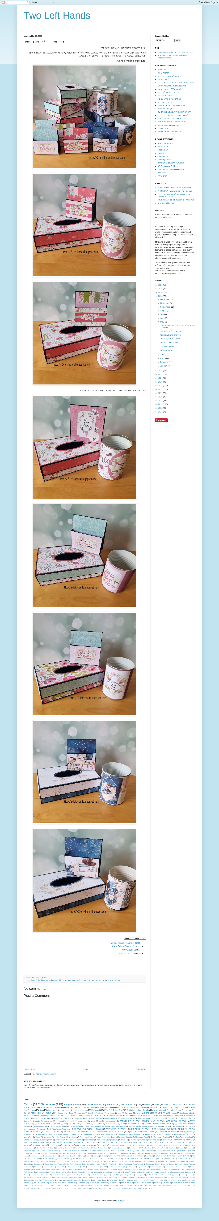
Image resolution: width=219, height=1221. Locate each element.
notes (191, 1175)
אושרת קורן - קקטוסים (86, 1183)
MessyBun (28, 1137)
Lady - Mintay (75, 1126)
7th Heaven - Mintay (117, 1145)
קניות (123, 1124)
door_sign (69, 1140)
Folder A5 (95, 1110)
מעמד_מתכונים (70, 1188)
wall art (138, 1113)
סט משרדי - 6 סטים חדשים (171, 331)
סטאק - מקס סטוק (39, 1145)
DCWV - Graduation (114, 1115)
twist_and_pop (154, 1140)
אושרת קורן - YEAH (116, 1180)
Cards (28, 1104)
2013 (160, 404)
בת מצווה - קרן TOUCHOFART (165, 1129)
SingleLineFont (56, 1169)
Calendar (181, 1161)
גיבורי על (150, 1156)
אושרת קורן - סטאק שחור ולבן (44, 1183)
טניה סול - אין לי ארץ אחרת (85, 1142)
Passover (132, 1167)
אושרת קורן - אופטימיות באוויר (136, 1180)
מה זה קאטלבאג (164, 160)
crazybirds (43, 1153)
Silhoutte (189, 1148)
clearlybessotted (178, 1172)
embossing (67, 1153)
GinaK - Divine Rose (185, 1164)
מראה (81, 1188)
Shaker (58, 1107)
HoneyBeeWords (127, 1118)
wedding (46, 1107)
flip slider (100, 1175)
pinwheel (124, 1140)
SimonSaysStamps (117, 1126)
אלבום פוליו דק (102, 1183)
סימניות (107, 1188)
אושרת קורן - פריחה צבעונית (134, 1156)
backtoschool (187, 1137)
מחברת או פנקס (168, 1159)
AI (131, 1161)
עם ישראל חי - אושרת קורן (122, 1188)
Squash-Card (133, 1126)
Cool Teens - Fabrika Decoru (129, 1134)
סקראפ (51, 1161)
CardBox (77, 1118)
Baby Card (159, 1161)
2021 (160, 374)
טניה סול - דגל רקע (128, 1142)
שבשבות (103, 1145)
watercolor (77, 1180)
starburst (169, 1177)
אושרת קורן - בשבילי (156, 1180)
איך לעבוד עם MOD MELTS (169, 92)
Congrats (51, 1110)
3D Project (172, 1113)
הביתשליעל (176, 1183)
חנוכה (58, 1185)
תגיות (150, 1188)
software (57, 1129)
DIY (34, 1126)
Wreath (88, 1172)
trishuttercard (49, 1180)
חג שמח (27, 1118)
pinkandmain (75, 1177)
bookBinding (117, 1172)
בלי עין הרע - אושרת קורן (126, 1107)
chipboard (189, 1126)
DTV (127, 1115)
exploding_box (79, 1153)
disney (26, 1175)
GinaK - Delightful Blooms (164, 1164)
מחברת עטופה (182, 1159)
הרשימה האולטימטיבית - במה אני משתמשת (175, 52)
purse (26, 1156)
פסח (67, 1161)
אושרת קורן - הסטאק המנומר (112, 1156)
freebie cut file (60, 1121)
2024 (160, 292)
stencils (67, 1129)
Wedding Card (41, 1172)
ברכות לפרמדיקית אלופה (170, 339)
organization (113, 1140)
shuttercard (133, 1177)
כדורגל (152, 1159)
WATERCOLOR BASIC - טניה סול (120, 1151)
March (163, 358)
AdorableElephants (45, 1134)
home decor (89, 1140)
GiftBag (149, 1164)
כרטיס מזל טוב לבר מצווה (170, 342)
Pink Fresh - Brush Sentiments (171, 1115)
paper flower (36, 1177)
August (163, 311)
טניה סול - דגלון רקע (71, 1124)
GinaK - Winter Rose (83, 1148)
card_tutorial (176, 1126)
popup (188, 1110)
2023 (160, 296)
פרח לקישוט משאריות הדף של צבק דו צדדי (175, 115)
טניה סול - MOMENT (85, 1185)
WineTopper (78, 1172)
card (167, 1126)
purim (44, 1115)
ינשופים (120, 1185)
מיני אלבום (98, 1124)
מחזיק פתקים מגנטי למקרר (168, 125)
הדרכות (185, 1183)
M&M (105, 1167)
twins (88, 1156)
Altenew (31, 1110)
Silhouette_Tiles (156, 1167)
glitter (122, 1175)
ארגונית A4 (114, 1183)
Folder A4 (42, 1126)
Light (191, 1134)
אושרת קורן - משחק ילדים (172, 1140)
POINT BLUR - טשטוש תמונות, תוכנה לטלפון (176, 188)
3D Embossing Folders (167, 166)
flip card (101, 1153)
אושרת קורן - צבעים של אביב (49, 1124)
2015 (160, 397)
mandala (163, 1153)
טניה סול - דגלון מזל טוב (73, 1132)
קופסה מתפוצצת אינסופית (88, 1161)
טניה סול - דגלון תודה (98, 1159)
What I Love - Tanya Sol (144, 1151)
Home (85, 1069)
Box (41, 1110)
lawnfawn (177, 1105)
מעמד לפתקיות (115, 980)
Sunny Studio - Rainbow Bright (123, 1169)
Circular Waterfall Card (45, 1148)
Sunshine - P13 (144, 1169)
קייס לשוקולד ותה (140, 1188)
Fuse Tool (162, 153)
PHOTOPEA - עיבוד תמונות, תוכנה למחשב (175, 191)
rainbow (189, 1115)
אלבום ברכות (149, 1113)
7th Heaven (172, 1132)
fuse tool (123, 1153)
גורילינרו (166, 1183)
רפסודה (161, 1132)
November (165, 303)
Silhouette (48, 1104)
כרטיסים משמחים (156, 1185)
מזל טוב (184, 1185)
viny (58, 1180)
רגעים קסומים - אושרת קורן (86, 1145)
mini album (126, 1104)
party (56, 1177)
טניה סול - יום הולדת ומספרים (80, 1115)
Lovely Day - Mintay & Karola (95, 1126)
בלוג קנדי (189, 1140)
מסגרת (34, 1188)
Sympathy (37, 1121)
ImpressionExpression (118, 1148)
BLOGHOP (131, 1145)
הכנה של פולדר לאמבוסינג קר (169, 132)
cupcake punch (46, 1140)
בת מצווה (157, 1183)
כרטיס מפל (130, 1185)
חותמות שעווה (163, 73)
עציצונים (60, 1161)
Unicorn (190, 1169)
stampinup (111, 1113)
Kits (84, 1167)
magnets (41, 1129)
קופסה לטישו (127, 950)
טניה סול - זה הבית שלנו (147, 1142)
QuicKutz (171, 1148)
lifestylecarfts (152, 1153)
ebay (54, 1175)
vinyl (166, 1105)
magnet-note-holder (32, 1113)
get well (132, 1153)
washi (147, 1105)
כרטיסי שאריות (142, 1185)
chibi (35, 1153)
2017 (160, 389)
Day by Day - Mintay (92, 1118)
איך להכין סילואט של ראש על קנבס (172, 118)
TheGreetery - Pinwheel (160, 1137)
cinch (35, 1140)
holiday (143, 1107)
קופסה (74, 1161)
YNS (158, 1151)
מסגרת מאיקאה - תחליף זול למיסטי (172, 86)
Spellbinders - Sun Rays (82, 1169)
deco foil (91, 1113)
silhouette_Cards (51, 1156)
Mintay (38, 1137)
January (164, 366)
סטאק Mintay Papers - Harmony (125, 943)
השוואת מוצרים (161, 1156)
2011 (160, 412)
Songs (67, 1169)
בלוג (122, 1183)
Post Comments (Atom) (46, 1074)
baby (157, 1105)
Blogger (121, 1200)
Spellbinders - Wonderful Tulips (73, 1151)
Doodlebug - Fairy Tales (63, 1113)
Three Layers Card (177, 1169)
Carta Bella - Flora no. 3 (40, 980)
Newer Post (30, 1069)
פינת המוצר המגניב (165, 143)
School (180, 1148)
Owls (149, 1148)
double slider (55, 1153)
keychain (141, 1153)
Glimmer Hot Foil (104, 1107)
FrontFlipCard (138, 1164)
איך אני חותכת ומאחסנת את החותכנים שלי (175, 112)
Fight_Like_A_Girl (98, 1164)
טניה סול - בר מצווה (33, 1159)
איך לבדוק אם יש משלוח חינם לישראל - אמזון (176, 200)
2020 (160, 378)
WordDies (146, 1126)
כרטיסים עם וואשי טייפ (169, 346)
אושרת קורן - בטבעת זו (94, 1129)
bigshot (26, 1140)
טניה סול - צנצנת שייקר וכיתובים (136, 1159)
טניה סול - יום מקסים (94, 1132)
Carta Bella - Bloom (177, 1145)
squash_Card (145, 1177)
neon (184, 1175)
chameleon (48, 1121)
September (165, 307)
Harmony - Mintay (57, 980)
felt (93, 1175)
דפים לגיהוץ (162, 176)
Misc (106, 1110)
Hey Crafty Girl (179, 1134)
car (132, 1172)
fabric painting (74, 1175)
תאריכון (108, 1161)
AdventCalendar (62, 1134)
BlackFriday (87, 1134)
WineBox (67, 1172)
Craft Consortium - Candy (137, 1110)
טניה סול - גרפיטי (63, 1159)
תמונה (48, 1113)
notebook (35, 1115)
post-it (85, 1177)
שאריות (131, 1124)
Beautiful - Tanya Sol (152, 1124)
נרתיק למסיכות (111, 1124)
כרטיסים (177, 1107)
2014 (160, 401)
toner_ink (38, 1180)
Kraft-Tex (135, 1115)
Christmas (191, 1161)
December (165, 299)
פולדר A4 (161, 1113)
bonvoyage (157, 1126)
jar (147, 1175)
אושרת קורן (77, 1129)
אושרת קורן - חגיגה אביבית (154, 1121)
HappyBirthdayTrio (100, 1148)
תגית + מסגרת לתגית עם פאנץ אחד (172, 122)
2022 (160, 371)
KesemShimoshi (74, 1167)
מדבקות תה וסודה (172, 1185)
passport (64, 1177)
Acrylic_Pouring (186, 1132)
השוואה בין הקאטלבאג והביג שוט (171, 163)
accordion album (169, 1151)
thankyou (128, 1113)
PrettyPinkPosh (159, 1148)
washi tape (67, 1180)
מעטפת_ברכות (45, 1188)
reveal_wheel (83, 1121)
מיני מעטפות (163, 128)
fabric (79, 1140)
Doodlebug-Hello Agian (53, 1164)
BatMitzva (75, 1134)
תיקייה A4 (123, 1161)
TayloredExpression (160, 1169)
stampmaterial (158, 1177)
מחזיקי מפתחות (166, 350)
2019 (160, 382)
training (142, 1140)
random (93, 1177)
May (162, 322)
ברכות (129, 1183)
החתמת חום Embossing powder (171, 105)
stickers (74, 1156)
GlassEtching (50, 1167)
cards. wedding (151, 1172)
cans (127, 1172)
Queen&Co (143, 1167)
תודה (116, 1161)
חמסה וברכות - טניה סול (44, 1185)
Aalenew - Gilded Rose (143, 1161)
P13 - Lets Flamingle (118, 1167)
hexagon (140, 1175)
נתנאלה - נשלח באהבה (93, 1188)
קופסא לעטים (55, 1145)
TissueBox (117, 1110)
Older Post (140, 1069)
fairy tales (91, 1153)
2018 (160, 385)
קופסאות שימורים (93, 980)
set (49, 1129)
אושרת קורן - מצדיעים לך (177, 1121)
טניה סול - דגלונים (115, 1159)
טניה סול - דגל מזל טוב (80, 1159)
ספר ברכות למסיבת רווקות (170, 335)
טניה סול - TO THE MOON (61, 1142)
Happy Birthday (72, 1104)
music (177, 1175)
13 (102, 1115)
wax (100, 1121)
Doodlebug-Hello (110, 1118)
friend (115, 1175)
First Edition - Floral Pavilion (119, 1164)
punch (72, 1121)
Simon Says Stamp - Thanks (176, 1167)
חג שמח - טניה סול (175, 1156)
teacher (192, 1177)
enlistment (62, 1175)
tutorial (90, 1107)
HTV (36, 1107)
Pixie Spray (163, 150)
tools (82, 1156)
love (179, 1110)
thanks (133, 1140)
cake (191, 1151)
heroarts (111, 1104)
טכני (193, 1156)
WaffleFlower (28, 1172)
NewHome (73, 1137)
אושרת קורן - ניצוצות (58, 1115)
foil (172, 1110)
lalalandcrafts (156, 1175)
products (189, 1153)
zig (105, 1180)
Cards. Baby (169, 1124)
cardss (162, 1172)
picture (154, 1107)
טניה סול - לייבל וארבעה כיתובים (172, 1142)
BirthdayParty (171, 1161)
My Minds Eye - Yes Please (54, 1137)
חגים (182, 1129)
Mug (143, 1148)
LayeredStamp (94, 1167)
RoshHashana (94, 1104)
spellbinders (64, 1156)
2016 (160, 393)
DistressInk (38, 1164)
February (164, 362)
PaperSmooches (149, 1115)
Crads (28, 1164)
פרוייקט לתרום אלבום (41, 1118)
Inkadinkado (133, 1148)
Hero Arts (61, 1167)
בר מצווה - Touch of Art (33, 1142)
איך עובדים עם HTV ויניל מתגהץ (170, 89)
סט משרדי (105, 980)
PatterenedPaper (86, 1137)
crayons (190, 1172)
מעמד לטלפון (58, 1188)
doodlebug (184, 1113)
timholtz (29, 1180)
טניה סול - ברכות (48, 1159)
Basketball (142, 1145)
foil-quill (100, 1113)
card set (140, 1172)
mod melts (168, 1175)
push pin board (36, 1156)
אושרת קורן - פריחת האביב (139, 1129)
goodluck (130, 1175)
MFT (67, 1107)
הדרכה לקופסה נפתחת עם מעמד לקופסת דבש (176, 83)
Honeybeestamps (144, 1118)
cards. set (80, 1113)
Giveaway (38, 1167)
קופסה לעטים (70, 980)
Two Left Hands (57, 15)
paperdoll (47, 1177)
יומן (114, 1185)
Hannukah (148, 1134)
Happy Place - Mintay (58, 1126)
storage (178, 1177)
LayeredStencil (159, 1110)
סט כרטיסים (41, 1161)
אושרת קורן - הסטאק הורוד (116, 1129)
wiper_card (97, 1180)
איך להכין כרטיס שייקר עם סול (169, 99)
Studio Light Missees (101, 1169)
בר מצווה (165, 1107)
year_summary (111, 1121)
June (162, 318)
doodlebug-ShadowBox (40, 1175)
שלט (101, 1161)
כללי (158, 1159)
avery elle (106, 1172)
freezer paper (112, 1153)
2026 (160, 285)
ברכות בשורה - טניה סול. (142, 1183)
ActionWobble (29, 1134)
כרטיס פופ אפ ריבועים (166, 95)
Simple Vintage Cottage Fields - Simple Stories (41, 1151)
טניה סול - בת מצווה (52, 1132)
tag (185, 1177)
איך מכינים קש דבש (165, 102)
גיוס (46, 1142)
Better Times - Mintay (61, 1118)
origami (26, 1177)
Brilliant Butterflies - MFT (158, 1145)
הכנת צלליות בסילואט (166, 203)
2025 (160, 289)
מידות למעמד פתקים (166, 79)
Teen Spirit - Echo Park (96, 1151)
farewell (86, 1175)
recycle (101, 1177)
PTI (139, 1105)
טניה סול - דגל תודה (102, 1185)
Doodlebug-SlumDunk (64, 1148)
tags (119, 1113)
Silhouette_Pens (141, 1137)
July (162, 314)
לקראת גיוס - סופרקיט (114, 1132)
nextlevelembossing (176, 1153)
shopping (122, 1177)
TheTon (176, 1137)
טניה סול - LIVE (69, 1185)
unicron (96, 1156)
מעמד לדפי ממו (126, 953)
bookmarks (182, 1151)
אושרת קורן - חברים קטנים (175, 1180)
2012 (160, 408)
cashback (27, 1153)
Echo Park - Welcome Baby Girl (77, 1164)
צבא (96, 1115)
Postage (171, 1118)
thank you (78, 1107)
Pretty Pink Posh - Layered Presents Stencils (114, 1137)
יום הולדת (86, 1124)
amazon (97, 1172)
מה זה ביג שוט (163, 156)
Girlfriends (27, 1167)
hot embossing (29, 1129)
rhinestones (111, 1177)
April (162, 355)
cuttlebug (59, 1140)
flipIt (108, 1175)
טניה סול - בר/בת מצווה (108, 1142)
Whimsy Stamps (55, 1172)
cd (168, 1172)
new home (101, 1140)
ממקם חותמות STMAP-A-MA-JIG (171, 169)
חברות (31, 1185)
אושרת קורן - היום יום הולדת (130, 1121)
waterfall (87, 1180)
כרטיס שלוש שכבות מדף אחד (169, 76)
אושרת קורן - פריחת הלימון (66, 1183)
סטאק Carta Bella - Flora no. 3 (126, 946)
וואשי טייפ (162, 173)
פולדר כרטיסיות (148, 1132)
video (93, 1121)
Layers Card (160, 1118)
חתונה (187, 1156)
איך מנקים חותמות (165, 109)
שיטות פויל (162, 69)
